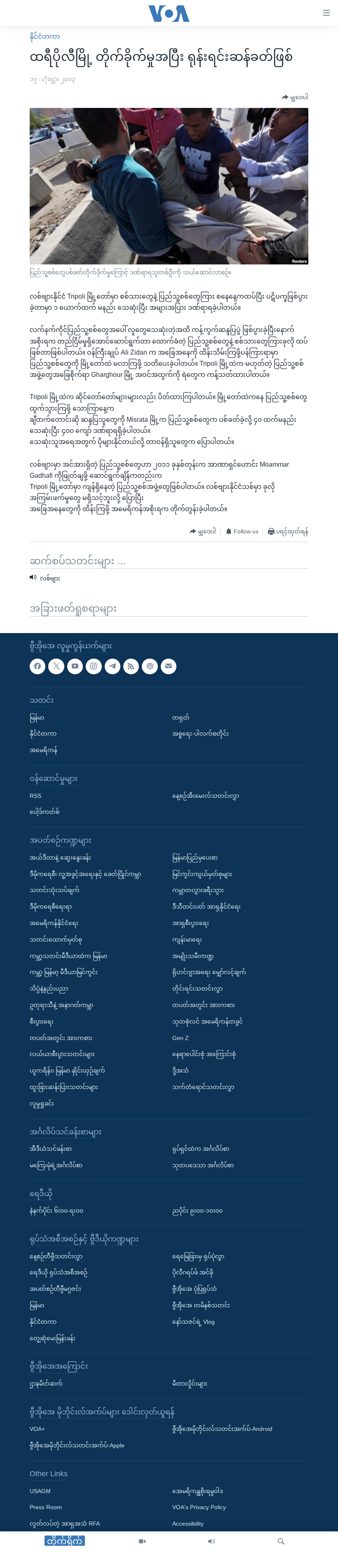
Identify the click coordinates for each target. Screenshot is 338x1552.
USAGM (40, 1491)
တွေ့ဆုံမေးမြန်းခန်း (52, 1338)
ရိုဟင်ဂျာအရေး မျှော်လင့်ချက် (209, 972)
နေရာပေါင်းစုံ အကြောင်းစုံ (204, 1054)
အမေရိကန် (43, 750)
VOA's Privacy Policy (199, 1507)
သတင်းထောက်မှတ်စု (56, 939)
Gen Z (180, 1038)
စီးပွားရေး (42, 1021)
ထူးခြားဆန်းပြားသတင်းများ (64, 1087)
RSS (35, 795)
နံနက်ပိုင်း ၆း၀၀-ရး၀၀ (56, 1210)
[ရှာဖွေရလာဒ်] (281, 1541)
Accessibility (188, 1523)
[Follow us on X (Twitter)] (56, 666)
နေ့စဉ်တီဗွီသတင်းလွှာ (56, 1256)
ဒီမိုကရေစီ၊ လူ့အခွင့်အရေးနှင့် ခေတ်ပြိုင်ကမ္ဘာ (85, 874)
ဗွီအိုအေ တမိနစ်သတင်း (201, 1305)
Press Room (46, 1507)
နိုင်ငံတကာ (45, 36)
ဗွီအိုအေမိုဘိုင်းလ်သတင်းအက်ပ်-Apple (77, 1445)
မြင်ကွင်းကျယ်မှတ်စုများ (202, 874)
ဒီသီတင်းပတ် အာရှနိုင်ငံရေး (206, 906)
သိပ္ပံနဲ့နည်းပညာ (49, 988)
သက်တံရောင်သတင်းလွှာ (203, 1087)
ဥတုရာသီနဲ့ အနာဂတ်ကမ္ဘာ (61, 1005)
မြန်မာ (37, 717)
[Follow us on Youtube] (75, 666)
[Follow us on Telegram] (112, 666)
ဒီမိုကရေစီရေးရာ (51, 906)
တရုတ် (181, 717)
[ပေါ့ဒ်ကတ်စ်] (149, 666)
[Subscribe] (168, 666)
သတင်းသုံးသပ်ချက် (55, 890)
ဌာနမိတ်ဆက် (46, 1383)
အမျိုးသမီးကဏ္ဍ (193, 956)
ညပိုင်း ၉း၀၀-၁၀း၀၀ (197, 1210)
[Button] (295, 97)
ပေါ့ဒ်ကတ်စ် (44, 812)
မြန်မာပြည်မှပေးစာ (195, 857)
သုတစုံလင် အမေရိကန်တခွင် (207, 1021)
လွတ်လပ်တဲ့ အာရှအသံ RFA (65, 1523)
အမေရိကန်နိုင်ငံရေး (54, 923)
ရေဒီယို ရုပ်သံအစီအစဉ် (58, 1272)
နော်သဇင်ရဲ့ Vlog (193, 1321)
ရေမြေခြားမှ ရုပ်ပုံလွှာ (198, 1256)
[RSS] (131, 666)
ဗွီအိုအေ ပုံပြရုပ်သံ (194, 1289)
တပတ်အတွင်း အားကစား (61, 1038)
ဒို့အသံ (180, 1070)
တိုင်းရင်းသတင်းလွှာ (197, 988)
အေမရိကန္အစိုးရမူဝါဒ (197, 1491)
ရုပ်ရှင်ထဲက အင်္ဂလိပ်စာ (200, 1148)
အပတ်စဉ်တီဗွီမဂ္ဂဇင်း (55, 1289)
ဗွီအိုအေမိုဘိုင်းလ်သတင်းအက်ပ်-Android (222, 1429)
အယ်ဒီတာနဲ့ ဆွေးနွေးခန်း (60, 857)
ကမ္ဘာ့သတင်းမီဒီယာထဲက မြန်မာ (68, 956)
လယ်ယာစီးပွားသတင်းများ (62, 1054)
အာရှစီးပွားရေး (190, 923)
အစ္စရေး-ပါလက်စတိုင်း (200, 733)
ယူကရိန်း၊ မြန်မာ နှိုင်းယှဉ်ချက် (67, 1070)
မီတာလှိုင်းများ (189, 1383)
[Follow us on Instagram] (93, 666)
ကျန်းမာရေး (187, 939)
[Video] (142, 1541)
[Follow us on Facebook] (37, 666)
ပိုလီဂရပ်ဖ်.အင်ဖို (192, 1272)
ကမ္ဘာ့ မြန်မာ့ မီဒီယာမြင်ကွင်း (64, 972)
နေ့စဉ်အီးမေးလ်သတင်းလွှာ (205, 795)
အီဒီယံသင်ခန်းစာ (51, 1148)
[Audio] (211, 1541)
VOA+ (37, 1429)
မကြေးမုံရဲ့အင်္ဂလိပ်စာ (56, 1165)
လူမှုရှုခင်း (42, 1103)
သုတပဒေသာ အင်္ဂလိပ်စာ (203, 1165)
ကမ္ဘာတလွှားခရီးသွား (198, 890)
